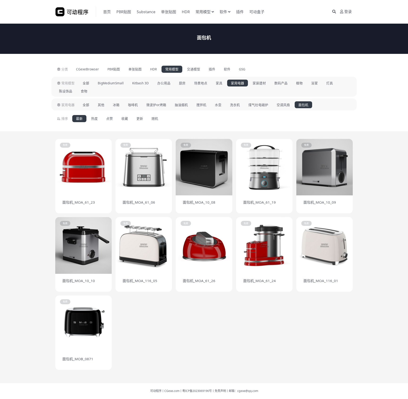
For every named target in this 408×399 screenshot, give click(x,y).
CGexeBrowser (87, 69)
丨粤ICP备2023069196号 (195, 391)
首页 (107, 11)
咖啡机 (133, 105)
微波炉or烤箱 (156, 105)
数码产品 (281, 83)
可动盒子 (256, 11)
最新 (79, 118)
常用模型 (203, 11)
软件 (223, 11)
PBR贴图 (123, 11)
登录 (348, 12)
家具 (219, 83)
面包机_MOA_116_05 (140, 280)
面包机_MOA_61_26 (199, 280)
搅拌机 (201, 105)
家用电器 (237, 83)
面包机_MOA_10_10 (78, 280)
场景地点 (200, 83)
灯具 (329, 83)
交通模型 (193, 69)
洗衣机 (235, 105)
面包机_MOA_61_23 (78, 202)
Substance (146, 11)
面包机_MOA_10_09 (319, 202)
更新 (139, 118)
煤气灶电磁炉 (258, 105)
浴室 (314, 83)
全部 (86, 83)
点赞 (109, 118)
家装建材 (259, 83)
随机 (155, 118)
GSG (242, 69)
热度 (94, 118)
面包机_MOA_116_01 (320, 280)
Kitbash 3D (140, 83)
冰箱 (116, 105)
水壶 (218, 105)
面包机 (303, 105)
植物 (299, 83)
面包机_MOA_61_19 (259, 202)
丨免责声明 (219, 391)
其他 (101, 105)
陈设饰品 (65, 91)
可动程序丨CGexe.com (164, 391)
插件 (240, 11)
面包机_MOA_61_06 (139, 202)
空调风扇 (283, 105)
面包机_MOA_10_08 (199, 202)
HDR (186, 11)
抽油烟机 (181, 105)
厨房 (182, 83)
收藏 (124, 118)
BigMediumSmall (111, 83)
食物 (84, 91)
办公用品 (163, 83)
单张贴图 (168, 11)
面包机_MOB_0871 (77, 358)
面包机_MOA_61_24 (259, 280)
